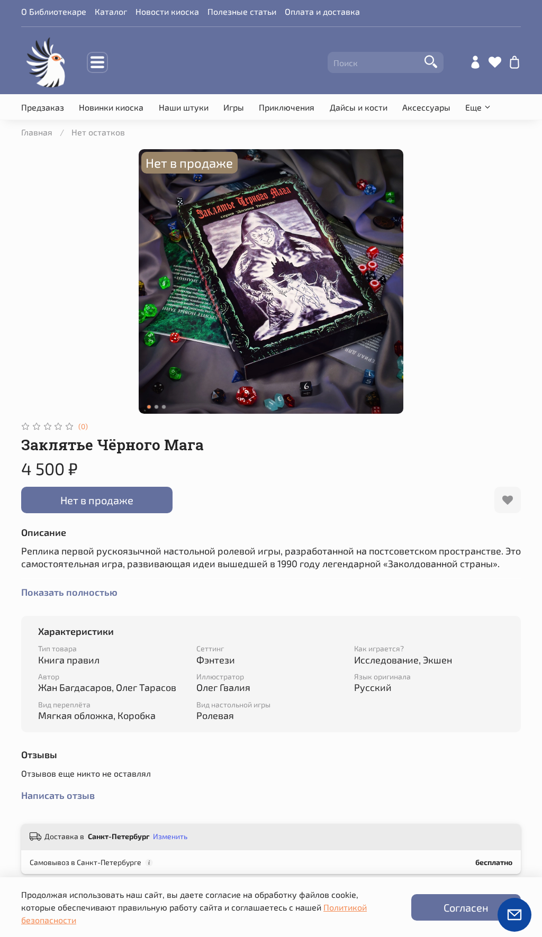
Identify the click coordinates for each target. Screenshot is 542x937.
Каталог (111, 11)
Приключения (286, 107)
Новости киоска (167, 11)
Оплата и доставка (322, 11)
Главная (36, 132)
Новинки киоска (111, 107)
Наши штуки (184, 107)
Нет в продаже (96, 500)
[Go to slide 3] (164, 406)
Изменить (170, 836)
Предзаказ (42, 107)
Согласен (466, 907)
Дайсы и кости (358, 107)
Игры (233, 107)
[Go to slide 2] (156, 406)
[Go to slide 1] (149, 406)
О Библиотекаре (53, 11)
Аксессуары (426, 107)
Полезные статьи (241, 11)
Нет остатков (98, 132)
